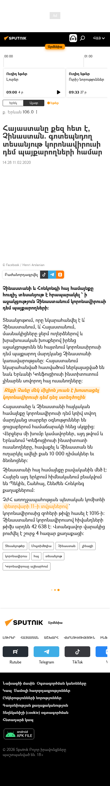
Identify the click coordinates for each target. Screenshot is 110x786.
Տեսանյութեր (15, 546)
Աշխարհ (51, 637)
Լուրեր (12, 79)
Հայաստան (30, 637)
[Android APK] (19, 734)
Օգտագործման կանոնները (61, 683)
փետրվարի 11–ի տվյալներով (36, 506)
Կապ (7, 690)
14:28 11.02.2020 (17, 162)
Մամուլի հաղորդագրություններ (42, 690)
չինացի (87, 546)
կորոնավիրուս (16, 556)
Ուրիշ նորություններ (86, 79)
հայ (36, 556)
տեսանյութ (53, 556)
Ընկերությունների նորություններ (32, 697)
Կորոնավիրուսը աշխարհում (26, 566)
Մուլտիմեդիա (41, 546)
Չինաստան (67, 546)
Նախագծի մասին (19, 683)
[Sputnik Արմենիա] (16, 40)
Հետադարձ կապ (18, 719)
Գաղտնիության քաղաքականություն (35, 705)
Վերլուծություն (79, 637)
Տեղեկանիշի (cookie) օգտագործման (35, 712)
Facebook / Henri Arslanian (25, 265)
